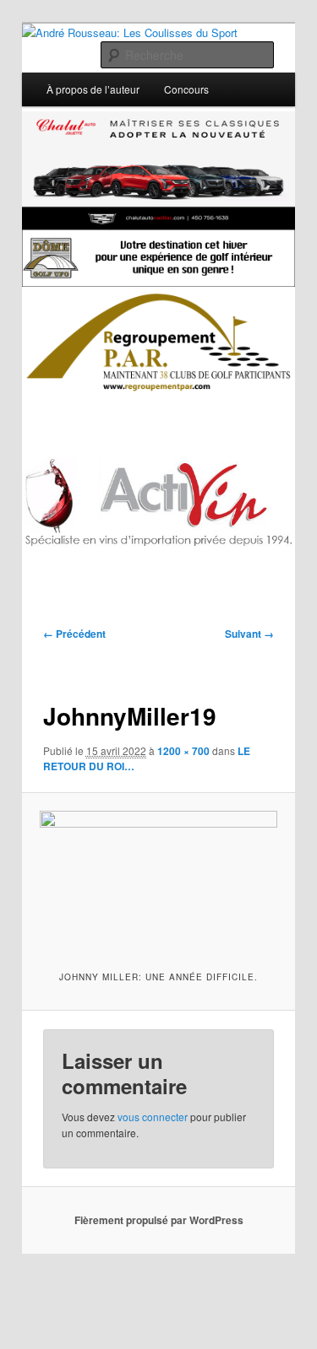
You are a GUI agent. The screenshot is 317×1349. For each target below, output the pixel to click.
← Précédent (74, 633)
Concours (186, 89)
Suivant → (249, 633)
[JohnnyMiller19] (158, 880)
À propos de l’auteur (92, 89)
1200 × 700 (183, 750)
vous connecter (153, 1116)
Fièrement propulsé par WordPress (158, 1220)
